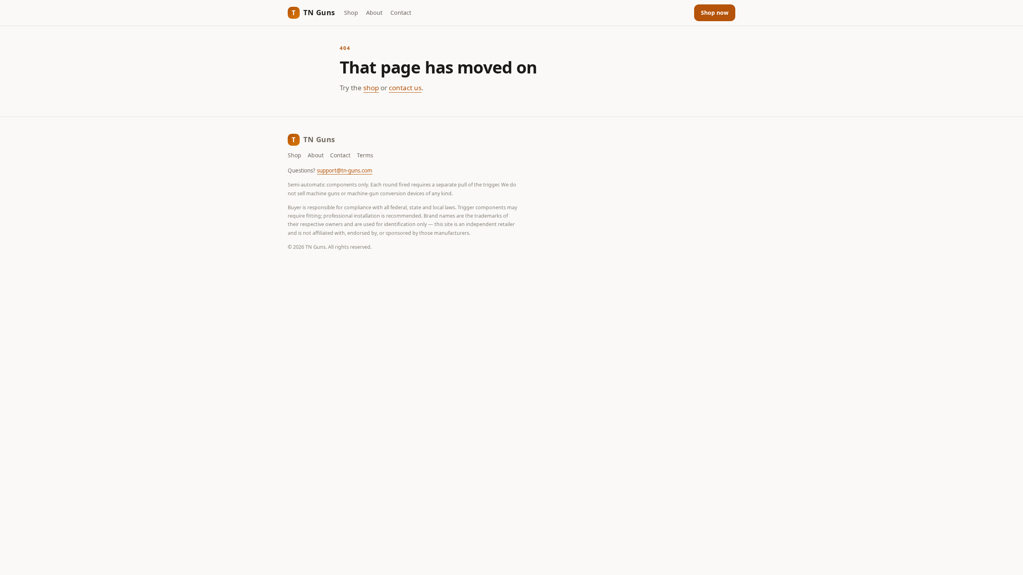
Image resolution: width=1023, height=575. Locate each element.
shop (371, 87)
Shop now (714, 12)
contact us (405, 87)
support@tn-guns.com (344, 170)
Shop (351, 12)
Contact (400, 12)
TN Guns (313, 12)
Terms (365, 155)
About (374, 12)
